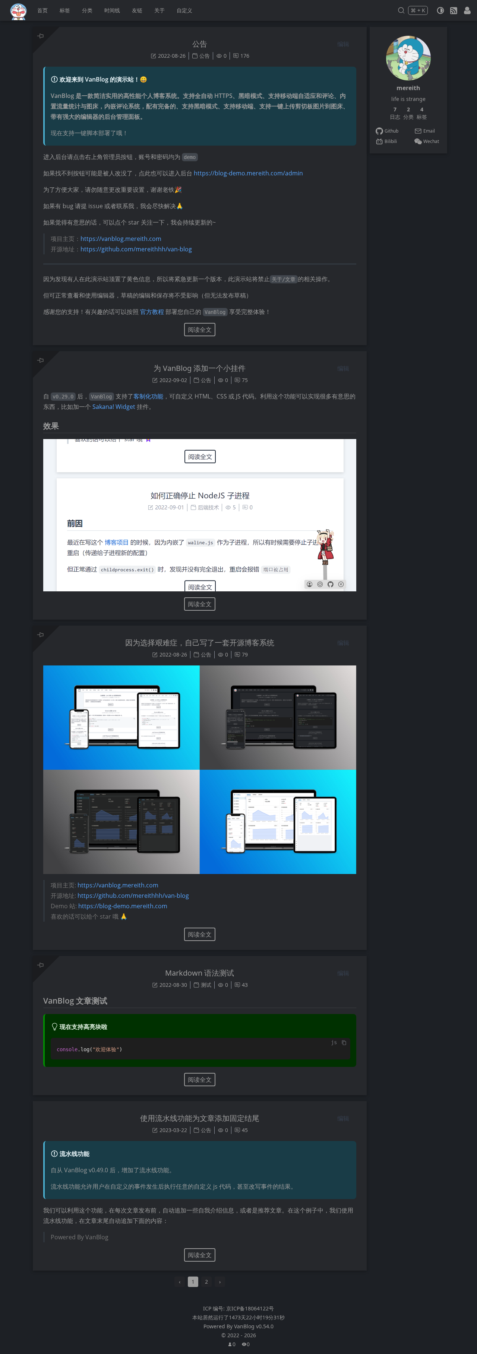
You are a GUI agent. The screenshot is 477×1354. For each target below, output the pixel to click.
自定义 (184, 10)
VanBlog (254, 1326)
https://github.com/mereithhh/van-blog (136, 249)
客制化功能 (148, 396)
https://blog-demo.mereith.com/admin (248, 173)
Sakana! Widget (113, 407)
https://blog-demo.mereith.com (122, 906)
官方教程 (152, 312)
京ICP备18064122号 (250, 1308)
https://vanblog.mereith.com (120, 239)
